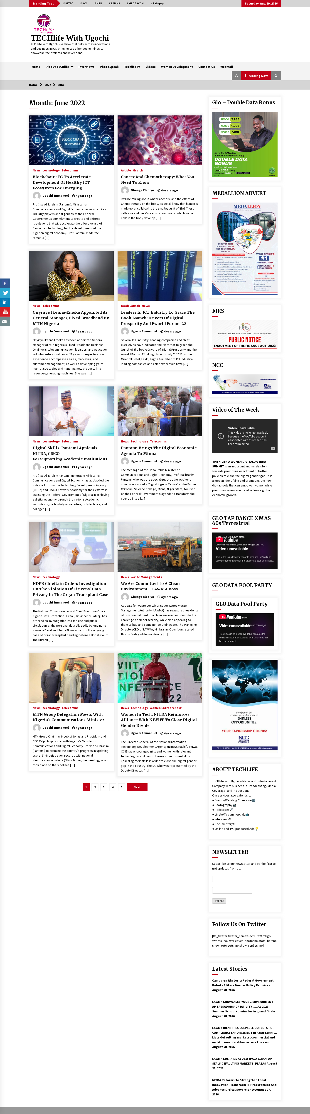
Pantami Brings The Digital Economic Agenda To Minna (159, 451)
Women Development (177, 67)
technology (51, 170)
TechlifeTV (132, 67)
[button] (236, 75)
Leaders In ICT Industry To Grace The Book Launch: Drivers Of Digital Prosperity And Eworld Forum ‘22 (158, 318)
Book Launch (130, 305)
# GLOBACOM (135, 3)
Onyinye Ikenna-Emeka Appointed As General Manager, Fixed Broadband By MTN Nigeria (71, 318)
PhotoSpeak (109, 67)
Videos (150, 67)
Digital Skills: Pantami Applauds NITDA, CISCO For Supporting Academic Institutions (70, 453)
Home (36, 67)
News (37, 170)
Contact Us (206, 67)
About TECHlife (58, 67)
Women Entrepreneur (166, 707)
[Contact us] (5, 321)
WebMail (226, 67)
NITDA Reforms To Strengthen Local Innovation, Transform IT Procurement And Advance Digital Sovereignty (244, 1085)
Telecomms (70, 170)
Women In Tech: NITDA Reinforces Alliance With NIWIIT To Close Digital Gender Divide (159, 720)
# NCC (83, 3)
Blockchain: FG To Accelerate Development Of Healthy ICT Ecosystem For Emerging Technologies (62, 183)
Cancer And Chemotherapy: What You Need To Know (157, 180)
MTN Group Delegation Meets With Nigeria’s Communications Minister (68, 717)
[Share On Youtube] (5, 312)
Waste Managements (146, 577)
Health (138, 170)
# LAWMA (114, 3)
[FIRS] (245, 334)
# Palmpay (157, 3)
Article (126, 170)
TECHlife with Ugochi (70, 38)
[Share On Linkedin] (5, 302)
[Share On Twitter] (5, 293)
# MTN (98, 3)
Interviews (86, 67)
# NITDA (68, 3)
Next (137, 787)
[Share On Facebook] (5, 283)
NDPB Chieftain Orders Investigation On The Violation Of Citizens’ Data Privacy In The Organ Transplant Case (70, 589)
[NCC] (245, 384)
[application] (245, 551)
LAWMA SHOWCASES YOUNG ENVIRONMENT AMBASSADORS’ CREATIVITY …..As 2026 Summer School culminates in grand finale (243, 1006)
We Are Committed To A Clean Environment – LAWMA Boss (150, 586)
